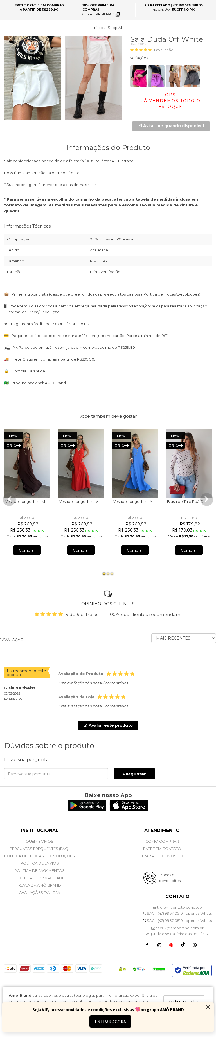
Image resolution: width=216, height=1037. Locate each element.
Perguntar (134, 774)
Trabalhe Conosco (162, 856)
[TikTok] (183, 944)
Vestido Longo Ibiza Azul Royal (140, 501)
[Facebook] (146, 944)
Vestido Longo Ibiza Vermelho (86, 501)
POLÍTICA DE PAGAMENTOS (39, 870)
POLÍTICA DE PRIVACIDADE (39, 878)
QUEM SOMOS (39, 841)
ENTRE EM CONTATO (162, 848)
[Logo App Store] (128, 809)
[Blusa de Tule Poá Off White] (189, 463)
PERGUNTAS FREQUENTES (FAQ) (39, 848)
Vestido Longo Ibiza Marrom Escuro (37, 501)
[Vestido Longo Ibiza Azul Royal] (135, 463)
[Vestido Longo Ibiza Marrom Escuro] (27, 463)
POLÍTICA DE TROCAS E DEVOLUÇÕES (39, 856)
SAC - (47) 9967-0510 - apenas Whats (179, 913)
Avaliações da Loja (39, 892)
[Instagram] (159, 944)
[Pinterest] (171, 944)
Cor (171, 59)
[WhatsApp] (195, 944)
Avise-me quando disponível (173, 125)
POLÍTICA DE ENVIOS (40, 863)
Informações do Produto (108, 147)
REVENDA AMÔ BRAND (39, 885)
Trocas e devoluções (170, 877)
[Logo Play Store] (87, 809)
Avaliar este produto (110, 725)
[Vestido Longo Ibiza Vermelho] (81, 463)
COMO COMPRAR (162, 841)
